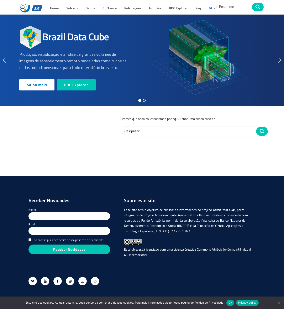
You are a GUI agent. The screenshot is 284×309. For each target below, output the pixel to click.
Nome (32, 209)
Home (54, 8)
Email (31, 224)
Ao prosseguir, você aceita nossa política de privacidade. (69, 240)
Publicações (132, 8)
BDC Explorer (178, 8)
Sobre (70, 8)
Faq (198, 8)
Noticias (155, 8)
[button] (4, 60)
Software (110, 8)
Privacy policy (247, 302)
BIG (37, 8)
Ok (230, 302)
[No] (279, 303)
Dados (90, 8)
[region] (142, 60)
